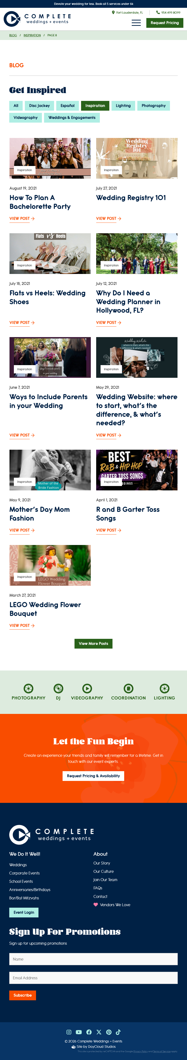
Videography (25, 117)
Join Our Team (105, 879)
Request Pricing (165, 23)
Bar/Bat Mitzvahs (24, 898)
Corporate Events (24, 873)
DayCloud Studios (102, 1046)
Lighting (123, 105)
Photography (154, 105)
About (101, 854)
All (16, 105)
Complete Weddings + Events (99, 1041)
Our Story (102, 863)
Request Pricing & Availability (93, 776)
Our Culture (104, 871)
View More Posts (93, 643)
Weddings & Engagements (71, 117)
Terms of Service (162, 1051)
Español (68, 105)
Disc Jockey (39, 105)
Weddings (18, 864)
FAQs (98, 888)
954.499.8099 (170, 12)
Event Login (24, 912)
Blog (13, 35)
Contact (100, 896)
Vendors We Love (114, 904)
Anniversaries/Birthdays (29, 889)
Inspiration (32, 35)
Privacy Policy (140, 1051)
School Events (21, 881)
